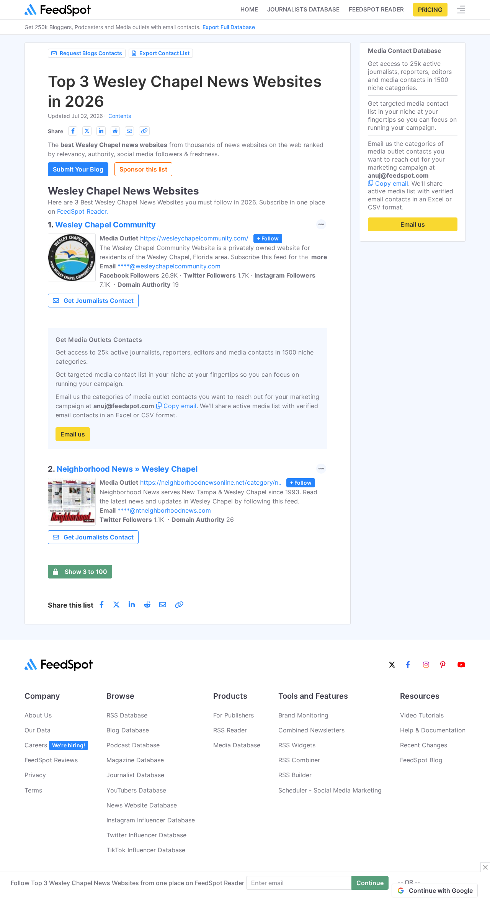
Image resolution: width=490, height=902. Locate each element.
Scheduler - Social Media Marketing (330, 790)
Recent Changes (423, 745)
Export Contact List (164, 53)
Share (55, 131)
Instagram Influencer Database (150, 820)
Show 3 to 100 (86, 571)
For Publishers (233, 715)
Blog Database (127, 730)
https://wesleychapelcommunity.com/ (194, 238)
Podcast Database (133, 745)
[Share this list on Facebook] (72, 131)
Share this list (70, 605)
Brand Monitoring (303, 715)
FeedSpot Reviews (51, 760)
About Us (38, 715)
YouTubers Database (136, 790)
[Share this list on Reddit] (115, 131)
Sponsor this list (143, 169)
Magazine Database (135, 760)
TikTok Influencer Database (145, 850)
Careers (54, 745)
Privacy (35, 775)
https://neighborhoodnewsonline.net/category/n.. (210, 482)
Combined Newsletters (311, 730)
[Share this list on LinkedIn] (101, 131)
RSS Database (126, 715)
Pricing (430, 9)
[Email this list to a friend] (129, 131)
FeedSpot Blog (421, 760)
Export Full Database (229, 27)
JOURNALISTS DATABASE (303, 9)
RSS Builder (295, 775)
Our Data (37, 730)
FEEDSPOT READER (376, 9)
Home (249, 9)
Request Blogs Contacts (91, 53)
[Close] (485, 867)
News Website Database (141, 805)
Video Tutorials (422, 715)
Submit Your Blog (78, 169)
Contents (119, 116)
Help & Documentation (433, 730)
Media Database (236, 745)
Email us (72, 434)
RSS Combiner (299, 760)
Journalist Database (135, 775)
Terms (33, 790)
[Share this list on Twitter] (86, 131)
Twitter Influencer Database (146, 835)
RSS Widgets (296, 745)
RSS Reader (230, 730)
